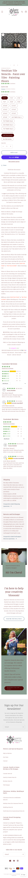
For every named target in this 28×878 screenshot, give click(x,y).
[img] (11, 388)
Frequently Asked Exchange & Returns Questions (12, 538)
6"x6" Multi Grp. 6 (8, 125)
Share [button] (4, 165)
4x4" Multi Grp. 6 (16, 117)
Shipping (3, 88)
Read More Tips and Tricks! (13, 688)
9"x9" (19, 102)
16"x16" (5, 117)
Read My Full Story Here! (14, 618)
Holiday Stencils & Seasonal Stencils (13, 803)
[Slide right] (17, 65)
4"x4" (4, 98)
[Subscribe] (23, 727)
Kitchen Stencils (7, 781)
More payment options (14, 161)
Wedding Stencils (8, 807)
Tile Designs (6, 785)
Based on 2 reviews (7, 368)
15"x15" (14, 113)
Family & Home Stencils (9, 777)
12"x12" (5, 109)
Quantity (3, 143)
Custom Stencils (7, 773)
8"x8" (11, 102)
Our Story (5, 757)
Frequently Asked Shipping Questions (11, 505)
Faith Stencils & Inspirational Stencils (13, 811)
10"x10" (5, 105)
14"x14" (5, 113)
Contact (5, 761)
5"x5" (11, 98)
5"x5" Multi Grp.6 (8, 121)
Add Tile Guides (7, 135)
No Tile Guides (7, 139)
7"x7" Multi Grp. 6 (8, 128)
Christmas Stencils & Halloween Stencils (12, 798)
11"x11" (14, 105)
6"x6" (19, 98)
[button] (2, 12)
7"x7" (4, 102)
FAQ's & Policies (7, 753)
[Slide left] (10, 65)
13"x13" (14, 109)
